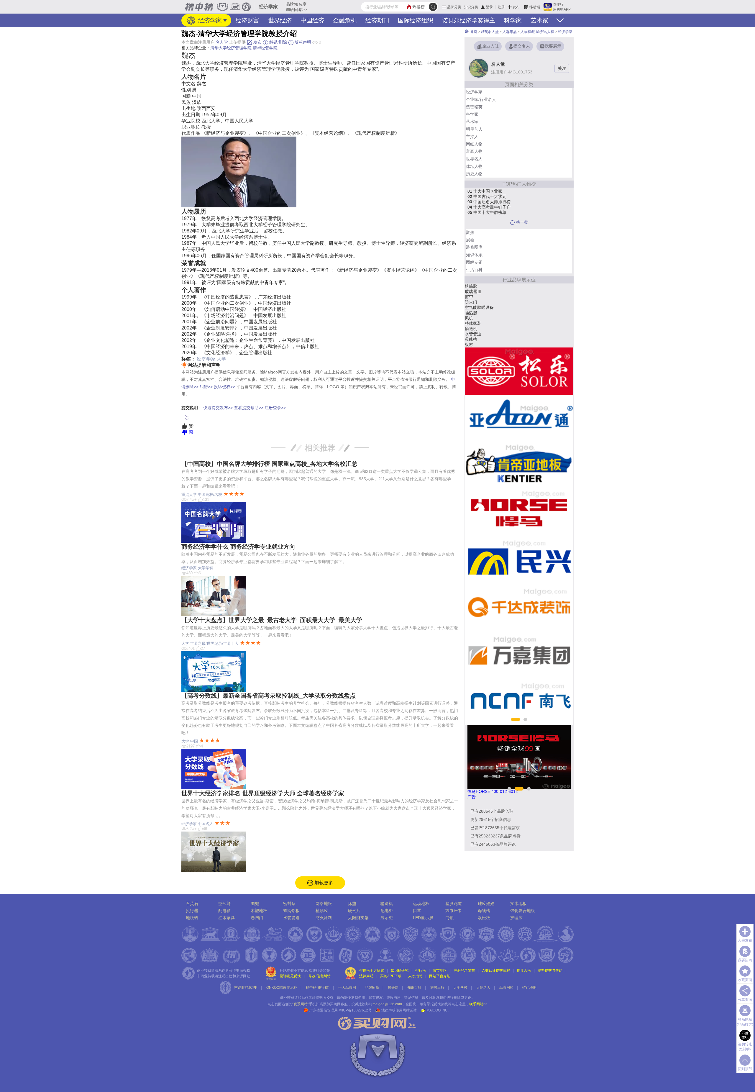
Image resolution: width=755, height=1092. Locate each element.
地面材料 (473, 296)
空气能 (224, 903)
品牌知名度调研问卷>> (296, 7)
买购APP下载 (390, 976)
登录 (489, 7)
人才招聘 (415, 976)
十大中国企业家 (484, 191)
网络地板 (473, 286)
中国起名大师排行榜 (489, 201)
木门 (469, 307)
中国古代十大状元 (486, 196)
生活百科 (474, 269)
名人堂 (222, 42)
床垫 (352, 903)
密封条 (471, 334)
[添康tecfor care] (519, 418)
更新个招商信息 (490, 819)
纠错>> (206, 386)
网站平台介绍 (439, 976)
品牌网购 (506, 988)
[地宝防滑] (519, 559)
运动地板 (421, 903)
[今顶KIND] (519, 701)
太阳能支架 (475, 302)
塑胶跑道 (453, 903)
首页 (473, 32)
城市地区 (440, 970)
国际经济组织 (415, 20)
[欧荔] (519, 654)
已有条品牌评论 (493, 844)
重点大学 (189, 494)
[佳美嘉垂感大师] (519, 465)
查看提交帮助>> (248, 407)
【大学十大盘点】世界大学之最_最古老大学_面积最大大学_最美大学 (271, 620)
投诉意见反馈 (290, 976)
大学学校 (460, 988)
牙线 (469, 328)
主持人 (472, 136)
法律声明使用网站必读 (399, 1010)
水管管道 (291, 917)
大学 (221, 358)
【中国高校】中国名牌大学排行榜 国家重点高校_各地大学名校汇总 (269, 463)
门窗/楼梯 (473, 318)
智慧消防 (473, 323)
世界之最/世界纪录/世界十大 (214, 643)
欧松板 (484, 917)
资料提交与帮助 (550, 970)
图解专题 (474, 262)
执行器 (192, 910)
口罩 (417, 910)
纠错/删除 (277, 42)
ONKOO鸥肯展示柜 (281, 988)
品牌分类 (454, 7)
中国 (194, 741)
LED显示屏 (423, 917)
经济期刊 (377, 20)
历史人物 (474, 173)
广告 (471, 796)
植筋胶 (322, 910)
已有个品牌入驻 (491, 811)
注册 (501, 7)
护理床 (516, 917)
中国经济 (312, 20)
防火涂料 (324, 917)
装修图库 (474, 247)
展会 (470, 239)
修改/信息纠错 (319, 976)
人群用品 (510, 32)
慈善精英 (474, 106)
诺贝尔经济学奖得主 (468, 20)
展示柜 (386, 917)
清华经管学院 (265, 47)
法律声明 (366, 976)
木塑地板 (259, 910)
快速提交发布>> (218, 407)
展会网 (393, 988)
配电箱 (224, 910)
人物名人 (483, 988)
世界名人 (474, 158)
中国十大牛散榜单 (486, 212)
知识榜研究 (399, 970)
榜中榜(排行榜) (317, 988)
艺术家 (539, 20)
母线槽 (484, 910)
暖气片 (354, 910)
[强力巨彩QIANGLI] (519, 371)
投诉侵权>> (224, 386)
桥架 (469, 344)
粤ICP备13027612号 (355, 1010)
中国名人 (205, 824)
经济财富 (247, 20)
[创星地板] (519, 512)
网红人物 (474, 144)
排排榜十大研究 (371, 970)
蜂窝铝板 (291, 910)
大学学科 (205, 568)
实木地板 (518, 903)
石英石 (192, 903)
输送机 (386, 903)
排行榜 (420, 970)
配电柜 (386, 910)
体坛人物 (474, 166)
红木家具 (226, 917)
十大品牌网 (347, 988)
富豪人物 (474, 151)
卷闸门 (257, 917)
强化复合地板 (522, 910)
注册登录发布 (464, 970)
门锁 (449, 917)
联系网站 (478, 1004)
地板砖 (192, 917)
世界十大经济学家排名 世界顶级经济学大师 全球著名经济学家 (262, 793)
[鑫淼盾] (519, 607)
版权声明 (302, 42)
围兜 (255, 903)
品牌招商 (372, 988)
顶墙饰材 (473, 339)
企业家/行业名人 (481, 99)
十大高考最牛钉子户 (489, 207)
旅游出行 (437, 988)
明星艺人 (474, 129)
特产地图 (529, 988)
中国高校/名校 (210, 494)
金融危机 (345, 20)
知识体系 (474, 254)
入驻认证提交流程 (496, 970)
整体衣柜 (473, 312)
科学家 (513, 20)
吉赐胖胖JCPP (245, 988)
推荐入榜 (524, 970)
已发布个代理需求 (495, 827)
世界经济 (280, 20)
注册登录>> (275, 407)
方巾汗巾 (453, 910)
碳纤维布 (473, 291)
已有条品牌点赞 (495, 836)
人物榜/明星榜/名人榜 (537, 32)
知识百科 (414, 988)
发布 (516, 7)
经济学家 (209, 20)
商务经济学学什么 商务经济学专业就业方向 (238, 546)
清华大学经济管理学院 (231, 47)
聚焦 (470, 232)
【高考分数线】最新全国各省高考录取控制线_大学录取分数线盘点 (268, 695)
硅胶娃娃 (486, 903)
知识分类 (471, 7)
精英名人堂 (490, 32)
